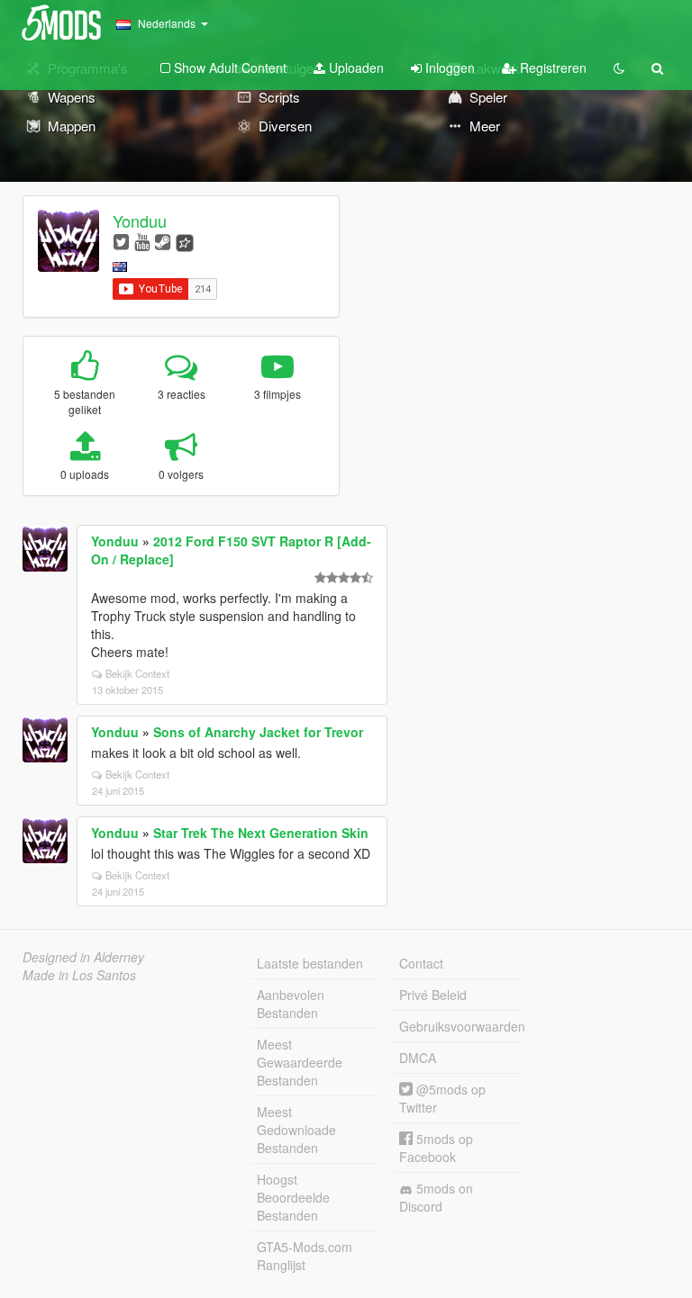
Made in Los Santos (79, 975)
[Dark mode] (619, 67)
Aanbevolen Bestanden (290, 1004)
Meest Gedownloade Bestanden (296, 1130)
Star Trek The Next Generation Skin (261, 833)
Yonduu (140, 220)
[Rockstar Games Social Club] (185, 241)
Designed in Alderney (83, 957)
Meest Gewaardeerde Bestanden (299, 1062)
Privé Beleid (433, 995)
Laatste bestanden (310, 963)
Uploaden (354, 68)
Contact (421, 963)
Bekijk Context (137, 673)
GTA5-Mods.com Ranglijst (304, 1256)
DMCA (417, 1058)
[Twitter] (121, 241)
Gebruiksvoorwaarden (460, 1026)
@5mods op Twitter (442, 1098)
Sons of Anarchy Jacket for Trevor (258, 732)
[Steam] (162, 241)
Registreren (551, 68)
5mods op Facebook (436, 1148)
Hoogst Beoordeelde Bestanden (293, 1197)
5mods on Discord (436, 1197)
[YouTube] (141, 241)
